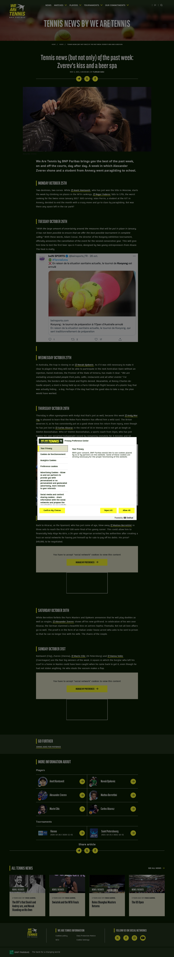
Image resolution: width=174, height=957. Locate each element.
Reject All (108, 510)
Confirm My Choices (52, 510)
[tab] (53, 449)
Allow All (126, 510)
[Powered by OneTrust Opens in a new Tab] (125, 518)
